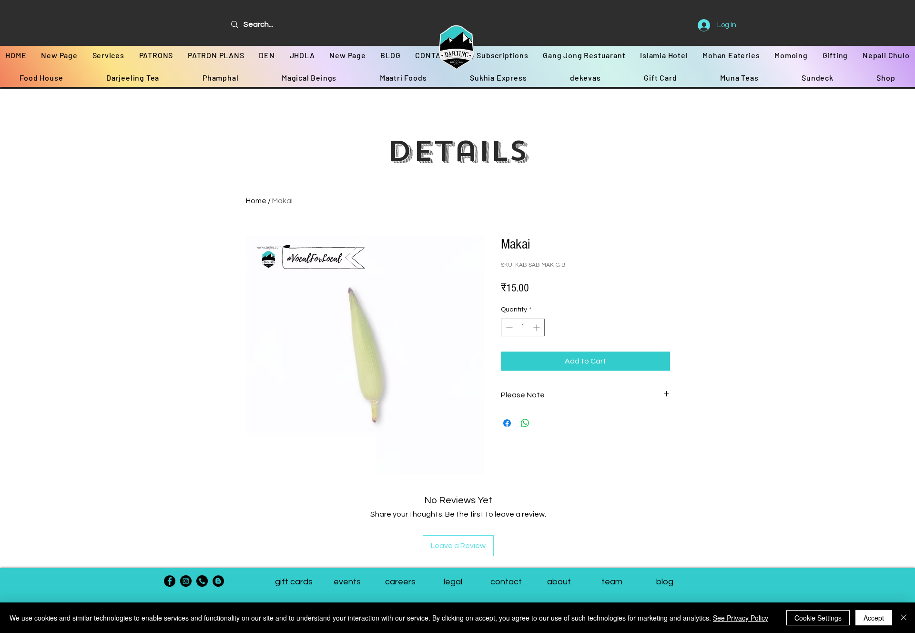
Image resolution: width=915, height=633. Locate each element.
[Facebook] (169, 581)
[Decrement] (508, 327)
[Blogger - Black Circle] (218, 581)
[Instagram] (186, 581)
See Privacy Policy (740, 618)
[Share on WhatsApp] (525, 423)
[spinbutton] (522, 327)
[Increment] (537, 327)
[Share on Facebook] (507, 423)
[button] (611, 582)
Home (256, 201)
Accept (874, 618)
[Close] (903, 617)
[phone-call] (202, 581)
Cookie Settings (818, 618)
